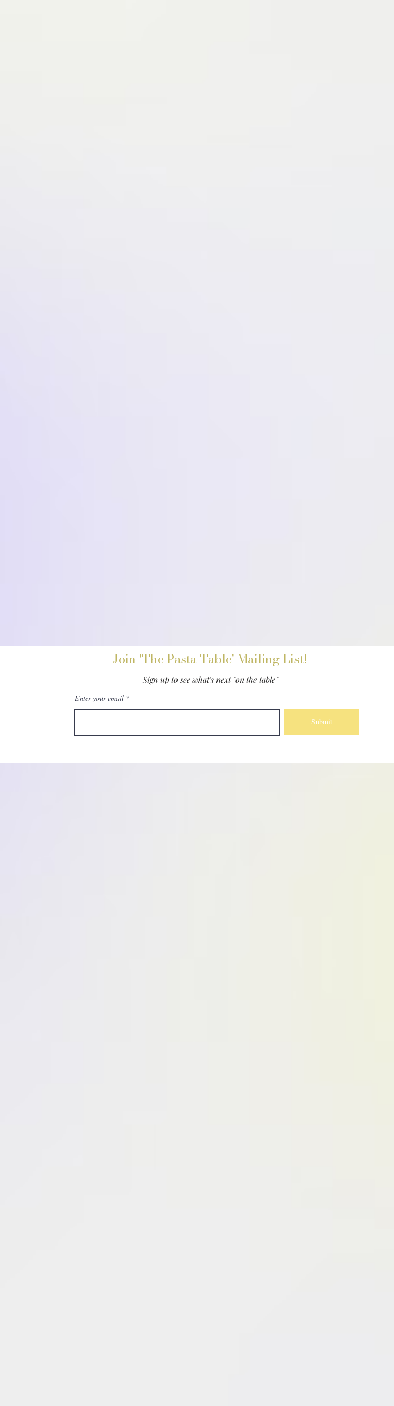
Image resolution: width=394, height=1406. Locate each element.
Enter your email (99, 698)
